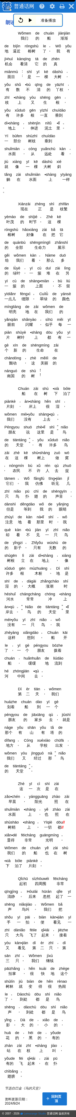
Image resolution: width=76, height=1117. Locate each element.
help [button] (42, 6)
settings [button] (52, 6)
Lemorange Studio (34, 1113)
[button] (62, 7)
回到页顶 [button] (53, 1099)
